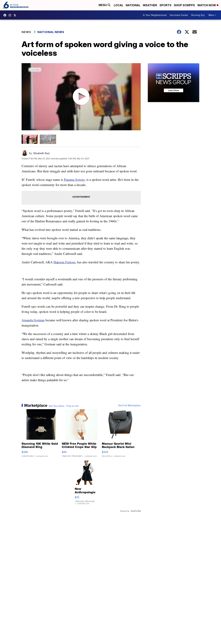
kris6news (11, 15)
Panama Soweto (74, 179)
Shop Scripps (184, 5)
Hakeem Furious (64, 262)
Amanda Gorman (33, 320)
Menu (103, 5)
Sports (165, 5)
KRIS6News (5, 15)
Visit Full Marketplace (129, 405)
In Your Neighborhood (155, 15)
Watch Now (207, 5)
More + (212, 15)
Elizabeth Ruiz (41, 153)
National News (50, 32)
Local (118, 5)
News (26, 32)
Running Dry (198, 15)
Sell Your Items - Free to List (64, 406)
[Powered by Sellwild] (136, 511)
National (133, 5)
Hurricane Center (179, 15)
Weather (150, 5)
